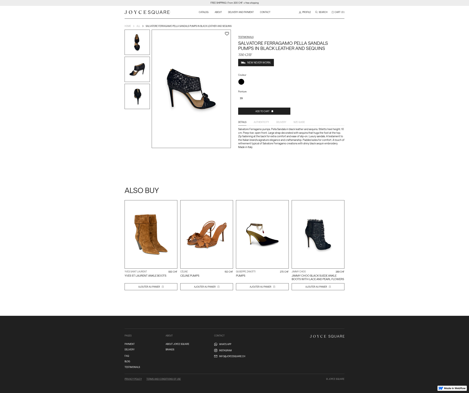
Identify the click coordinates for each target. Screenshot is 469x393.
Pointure (242, 91)
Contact (265, 12)
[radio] (241, 82)
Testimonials (246, 37)
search (323, 12)
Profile (306, 12)
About (218, 12)
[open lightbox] (137, 42)
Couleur (242, 75)
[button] (338, 12)
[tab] (242, 123)
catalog (203, 12)
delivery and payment (241, 12)
